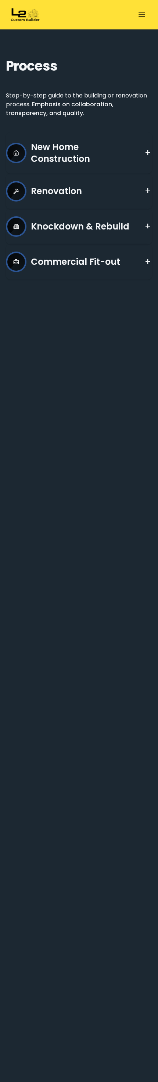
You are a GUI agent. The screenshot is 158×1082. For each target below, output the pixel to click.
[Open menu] (141, 14)
